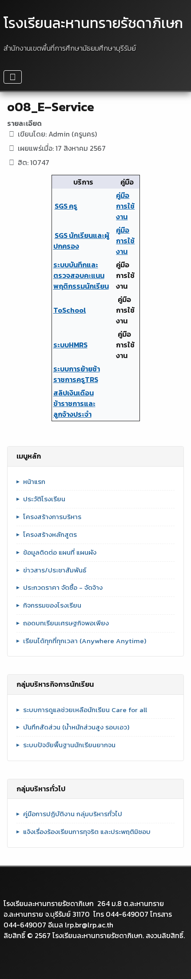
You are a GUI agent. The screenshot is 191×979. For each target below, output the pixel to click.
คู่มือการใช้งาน (125, 206)
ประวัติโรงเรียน (44, 499)
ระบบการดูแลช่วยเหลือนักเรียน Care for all (85, 710)
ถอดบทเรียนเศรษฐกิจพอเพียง (66, 623)
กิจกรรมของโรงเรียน (52, 605)
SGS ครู (66, 206)
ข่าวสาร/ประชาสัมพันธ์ (54, 570)
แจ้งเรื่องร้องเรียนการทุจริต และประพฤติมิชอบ (87, 832)
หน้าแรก (34, 482)
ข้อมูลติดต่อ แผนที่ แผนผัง (59, 552)
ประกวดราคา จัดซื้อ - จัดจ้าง (63, 587)
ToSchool (69, 310)
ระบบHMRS (70, 344)
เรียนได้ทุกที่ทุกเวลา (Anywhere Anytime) (84, 641)
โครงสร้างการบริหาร (52, 517)
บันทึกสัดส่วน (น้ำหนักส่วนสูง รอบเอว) (76, 727)
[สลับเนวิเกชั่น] (13, 77)
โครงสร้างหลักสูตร (50, 535)
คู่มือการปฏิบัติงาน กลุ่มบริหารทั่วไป (72, 814)
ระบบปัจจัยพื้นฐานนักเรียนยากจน (69, 745)
